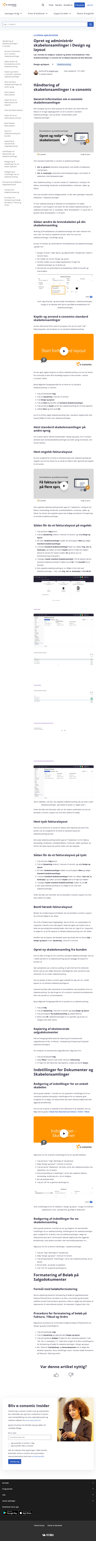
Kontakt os (68, 5)
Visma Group (39, 1525)
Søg (91, 24)
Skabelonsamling (64, 64)
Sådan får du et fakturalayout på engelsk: (10, 102)
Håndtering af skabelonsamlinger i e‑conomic (10, 43)
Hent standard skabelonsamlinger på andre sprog (13, 84)
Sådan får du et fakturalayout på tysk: (12, 116)
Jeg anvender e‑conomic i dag (22, 1443)
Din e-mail (12, 1433)
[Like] (56, 1374)
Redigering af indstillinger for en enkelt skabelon (11, 164)
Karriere (58, 5)
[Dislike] (70, 1374)
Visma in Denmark (55, 1525)
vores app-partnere (33, 1420)
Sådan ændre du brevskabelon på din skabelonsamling (12, 64)
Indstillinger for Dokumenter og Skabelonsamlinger (9, 153)
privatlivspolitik (38, 1456)
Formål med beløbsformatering (11, 191)
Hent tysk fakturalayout (13, 110)
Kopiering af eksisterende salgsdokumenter (11, 143)
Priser (51, 5)
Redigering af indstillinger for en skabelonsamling (11, 174)
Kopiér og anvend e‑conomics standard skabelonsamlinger (12, 74)
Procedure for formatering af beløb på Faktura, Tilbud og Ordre (12, 201)
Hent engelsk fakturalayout (9, 93)
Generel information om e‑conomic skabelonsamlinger (12, 53)
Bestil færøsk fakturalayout (9, 124)
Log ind (90, 5)
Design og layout (41, 64)
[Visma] (48, 1535)
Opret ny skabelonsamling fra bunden (12, 133)
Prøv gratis (79, 5)
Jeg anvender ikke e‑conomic (22, 1446)
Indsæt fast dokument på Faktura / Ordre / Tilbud (69, 1112)
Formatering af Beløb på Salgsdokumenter (11, 183)
